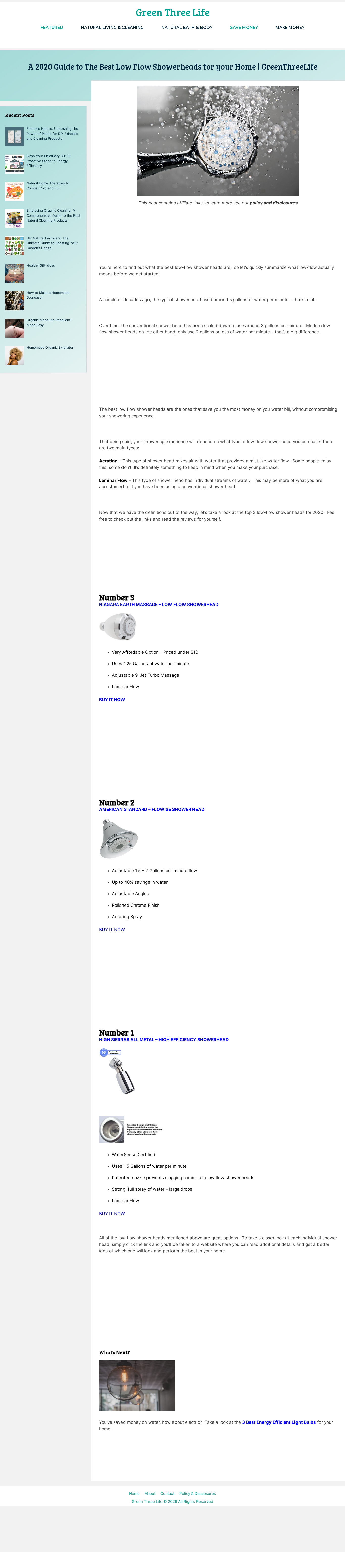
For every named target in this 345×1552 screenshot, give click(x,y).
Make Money (290, 27)
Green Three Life (173, 12)
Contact (167, 1493)
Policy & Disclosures (197, 1493)
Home (134, 1493)
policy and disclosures (274, 202)
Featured (52, 27)
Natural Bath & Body (186, 27)
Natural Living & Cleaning (112, 27)
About (150, 1493)
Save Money (244, 27)
